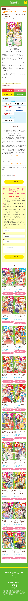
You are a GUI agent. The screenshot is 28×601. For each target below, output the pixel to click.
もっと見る (13, 182)
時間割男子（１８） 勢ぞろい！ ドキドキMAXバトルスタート (19, 521)
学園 (13, 83)
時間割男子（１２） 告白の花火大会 (19, 431)
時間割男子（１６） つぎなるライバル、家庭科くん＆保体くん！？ (19, 492)
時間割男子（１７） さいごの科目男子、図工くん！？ (7, 521)
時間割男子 (8, 5)
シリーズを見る (7, 90)
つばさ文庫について (8, 576)
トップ (2, 5)
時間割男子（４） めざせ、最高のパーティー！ (19, 316)
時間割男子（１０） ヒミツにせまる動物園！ (19, 403)
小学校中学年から (6, 85)
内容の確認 (13, 257)
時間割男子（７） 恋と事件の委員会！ (7, 375)
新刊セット (18, 83)
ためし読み (19, 90)
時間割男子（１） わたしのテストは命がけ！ (7, 287)
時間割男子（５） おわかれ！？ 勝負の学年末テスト (7, 346)
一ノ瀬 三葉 (4, 18)
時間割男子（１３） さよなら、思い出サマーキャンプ (7, 462)
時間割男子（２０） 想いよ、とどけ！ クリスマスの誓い (19, 551)
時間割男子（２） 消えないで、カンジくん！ (19, 287)
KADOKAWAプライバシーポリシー (14, 577)
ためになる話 (7, 83)
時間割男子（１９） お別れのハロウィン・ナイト (7, 551)
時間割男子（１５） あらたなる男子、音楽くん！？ (7, 492)
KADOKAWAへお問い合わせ (18, 576)
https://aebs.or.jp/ (9, 594)
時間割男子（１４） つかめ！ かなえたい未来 (19, 462)
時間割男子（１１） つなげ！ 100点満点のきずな (7, 432)
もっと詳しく (7, 94)
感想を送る (19, 94)
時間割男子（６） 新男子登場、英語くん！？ (19, 345)
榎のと (11, 18)
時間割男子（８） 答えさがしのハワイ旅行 (19, 375)
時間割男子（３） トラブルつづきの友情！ (7, 315)
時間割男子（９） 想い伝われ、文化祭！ (7, 403)
